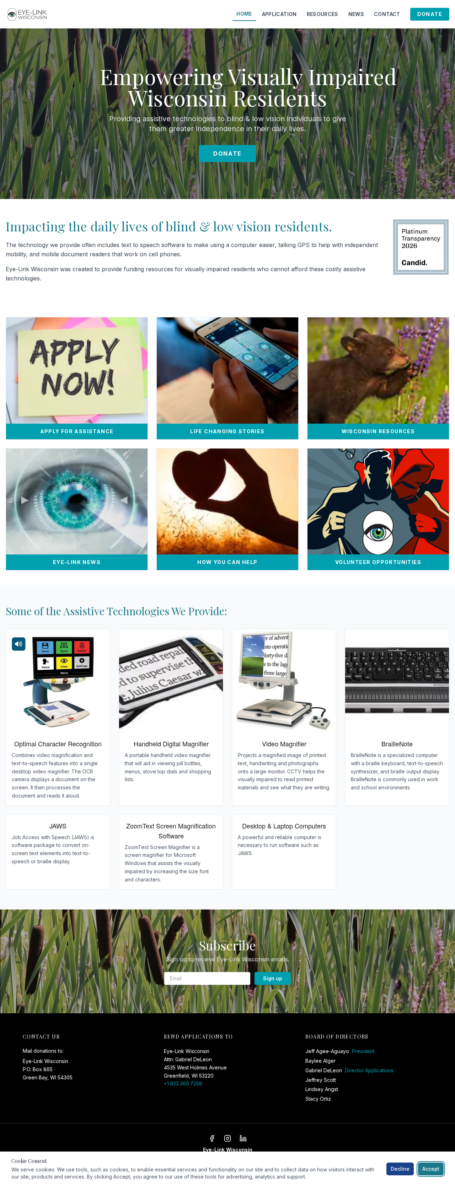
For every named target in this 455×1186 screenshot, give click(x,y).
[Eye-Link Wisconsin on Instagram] (227, 1138)
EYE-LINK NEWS (77, 562)
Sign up (272, 978)
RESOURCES (322, 14)
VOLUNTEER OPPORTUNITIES (378, 562)
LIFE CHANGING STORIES (227, 431)
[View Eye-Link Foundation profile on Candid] (420, 247)
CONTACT (387, 14)
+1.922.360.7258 (183, 1083)
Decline (400, 1169)
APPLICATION (279, 14)
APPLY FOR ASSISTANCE (77, 431)
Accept (430, 1169)
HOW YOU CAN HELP (227, 562)
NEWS (356, 14)
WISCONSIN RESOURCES (378, 431)
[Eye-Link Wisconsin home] (28, 14)
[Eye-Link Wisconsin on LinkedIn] (243, 1138)
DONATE (429, 14)
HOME (244, 14)
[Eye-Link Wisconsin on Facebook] (211, 1138)
